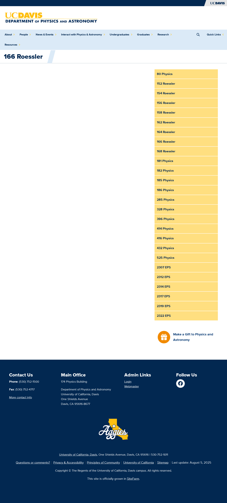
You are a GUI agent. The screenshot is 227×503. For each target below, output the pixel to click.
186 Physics (165, 190)
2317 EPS (163, 296)
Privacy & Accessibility (68, 462)
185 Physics (165, 180)
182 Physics (165, 170)
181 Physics (165, 161)
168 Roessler (166, 151)
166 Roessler (166, 141)
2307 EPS (164, 267)
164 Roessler (166, 132)
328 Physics (165, 209)
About (8, 34)
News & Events (45, 34)
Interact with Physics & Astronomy (81, 34)
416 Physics (165, 238)
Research (163, 34)
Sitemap (163, 462)
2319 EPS (163, 306)
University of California (138, 462)
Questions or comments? (33, 462)
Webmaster (131, 386)
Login (127, 381)
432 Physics (165, 248)
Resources (11, 45)
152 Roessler (166, 83)
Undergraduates (119, 34)
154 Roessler (166, 93)
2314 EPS (163, 286)
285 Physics (165, 199)
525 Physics (165, 257)
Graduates (143, 34)
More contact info (20, 397)
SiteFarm (133, 478)
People (24, 34)
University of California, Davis (78, 454)
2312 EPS (163, 277)
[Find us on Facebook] (180, 383)
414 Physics (165, 228)
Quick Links (214, 34)
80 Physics (164, 74)
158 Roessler (166, 112)
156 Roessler (166, 103)
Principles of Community (103, 462)
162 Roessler (166, 122)
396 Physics (165, 219)
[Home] (51, 17)
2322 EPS (164, 315)
